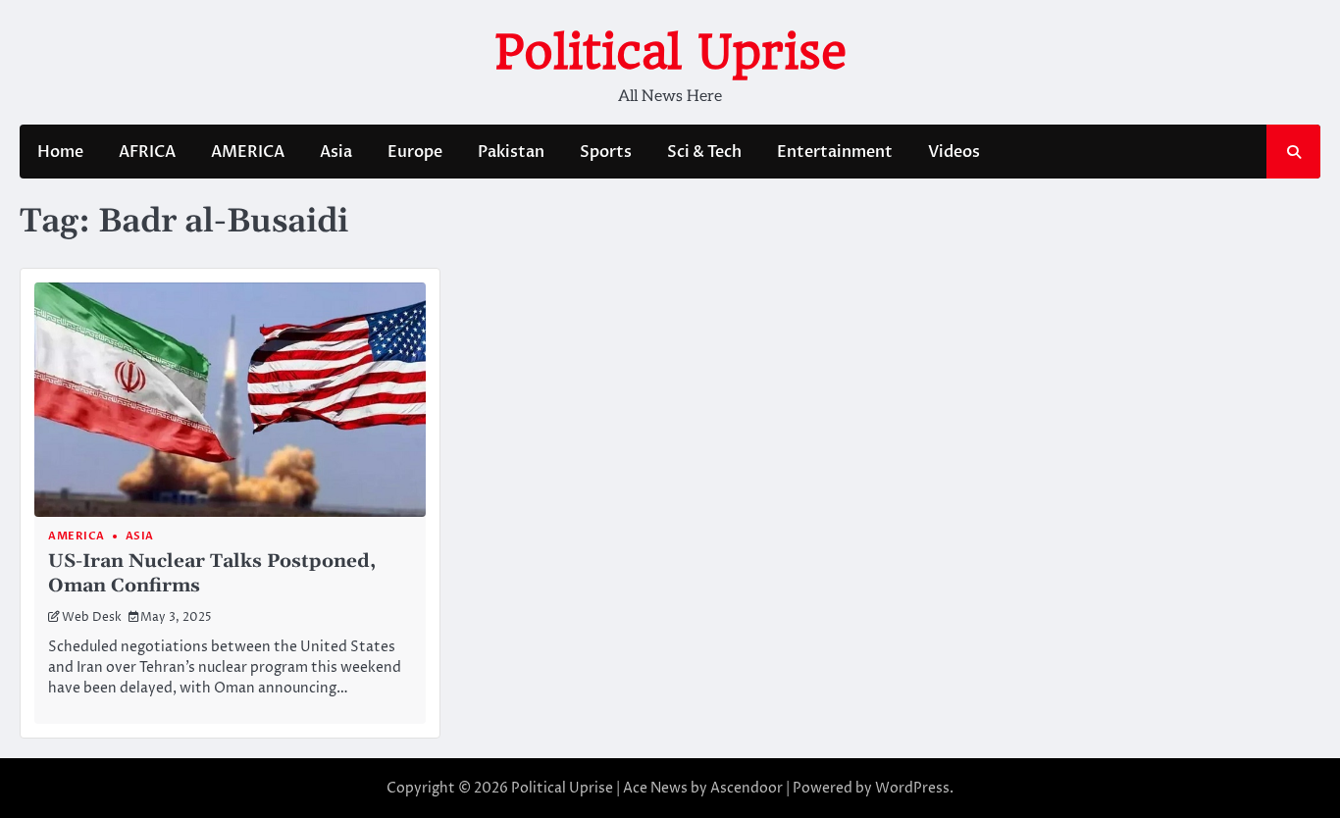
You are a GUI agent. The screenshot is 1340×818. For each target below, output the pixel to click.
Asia (336, 152)
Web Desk (92, 618)
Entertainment (835, 152)
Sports (606, 152)
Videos (954, 152)
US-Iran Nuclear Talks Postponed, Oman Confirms (212, 573)
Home (60, 152)
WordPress (912, 788)
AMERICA (247, 152)
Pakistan (511, 152)
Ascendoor (746, 788)
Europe (414, 152)
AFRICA (147, 152)
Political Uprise (670, 52)
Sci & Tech (704, 152)
